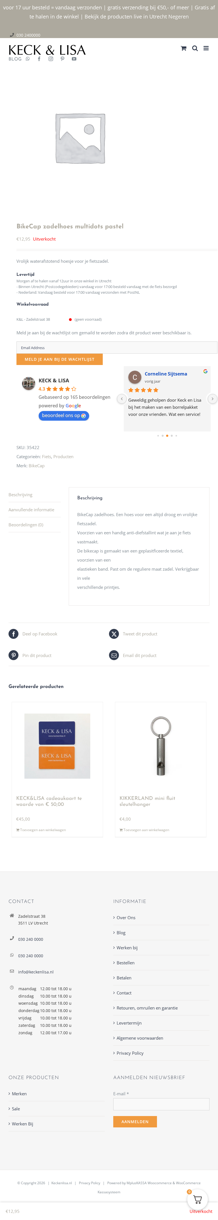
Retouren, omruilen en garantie (147, 1008)
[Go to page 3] (167, 436)
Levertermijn (129, 1023)
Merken (19, 1093)
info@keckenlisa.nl (36, 972)
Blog (121, 932)
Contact (124, 993)
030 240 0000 (30, 939)
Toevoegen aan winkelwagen (43, 830)
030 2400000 (28, 35)
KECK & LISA (54, 380)
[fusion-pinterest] (62, 59)
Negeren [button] (178, 16)
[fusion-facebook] (39, 59)
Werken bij (127, 947)
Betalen (124, 978)
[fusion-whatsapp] (28, 59)
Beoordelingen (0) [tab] (26, 524)
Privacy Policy (130, 1053)
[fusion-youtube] (74, 59)
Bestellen (126, 962)
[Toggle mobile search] (195, 48)
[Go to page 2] (163, 436)
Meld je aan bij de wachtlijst (60, 359)
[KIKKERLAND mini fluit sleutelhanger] (160, 746)
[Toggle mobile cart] (183, 48)
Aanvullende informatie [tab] (31, 509)
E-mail (121, 1093)
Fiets (46, 456)
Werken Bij (22, 1124)
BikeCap (37, 465)
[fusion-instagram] (51, 59)
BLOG (13, 59)
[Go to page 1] (158, 436)
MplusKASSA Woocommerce (149, 1183)
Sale (16, 1108)
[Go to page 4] (172, 436)
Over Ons (126, 917)
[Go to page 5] (176, 436)
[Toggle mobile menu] (206, 48)
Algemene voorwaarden (140, 1038)
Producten (63, 456)
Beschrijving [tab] (20, 494)
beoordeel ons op (61, 415)
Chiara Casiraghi (163, 374)
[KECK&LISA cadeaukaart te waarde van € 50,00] (57, 746)
